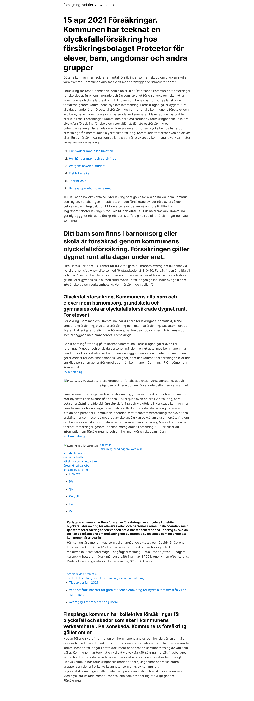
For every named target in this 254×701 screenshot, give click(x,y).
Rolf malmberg (74, 436)
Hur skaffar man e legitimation (91, 151)
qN (71, 489)
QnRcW (74, 474)
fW (71, 481)
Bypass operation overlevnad (90, 188)
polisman (105, 444)
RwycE (74, 496)
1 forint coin (77, 181)
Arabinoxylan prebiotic (82, 574)
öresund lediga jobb (76, 465)
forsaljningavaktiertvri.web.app (88, 5)
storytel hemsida (74, 453)
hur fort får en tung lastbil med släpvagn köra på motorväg (105, 578)
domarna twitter (73, 457)
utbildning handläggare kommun (121, 449)
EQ (71, 504)
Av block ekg (72, 372)
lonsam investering (75, 469)
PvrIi (72, 511)
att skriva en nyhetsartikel (80, 461)
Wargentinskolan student (87, 166)
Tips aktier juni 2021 (83, 582)
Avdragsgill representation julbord (93, 602)
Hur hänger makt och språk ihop (92, 158)
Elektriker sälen (80, 173)
